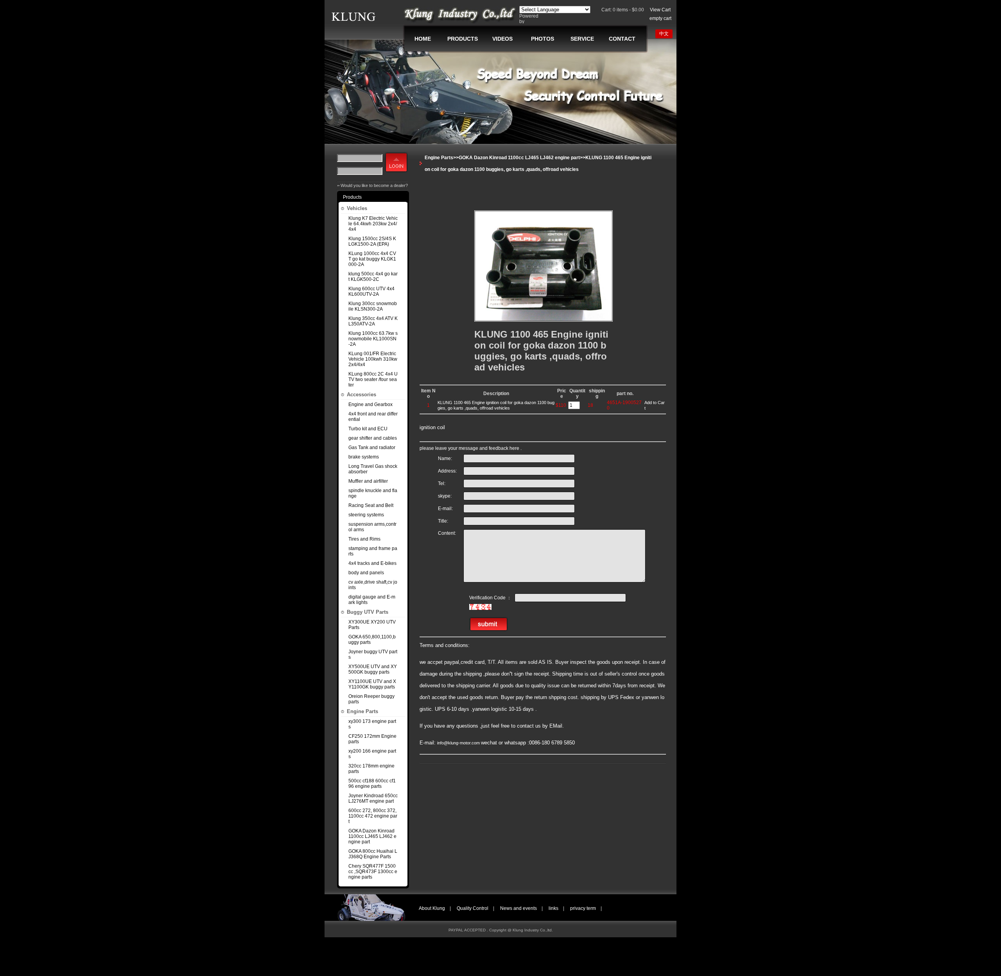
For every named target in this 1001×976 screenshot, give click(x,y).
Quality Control (472, 908)
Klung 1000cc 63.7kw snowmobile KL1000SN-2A (373, 339)
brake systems (363, 457)
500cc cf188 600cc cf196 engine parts (372, 783)
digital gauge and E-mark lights (371, 599)
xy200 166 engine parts (372, 753)
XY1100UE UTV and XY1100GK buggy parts (372, 684)
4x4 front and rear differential (373, 416)
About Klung (432, 908)
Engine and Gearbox (370, 404)
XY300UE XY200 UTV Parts (372, 624)
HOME (422, 39)
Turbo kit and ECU (367, 428)
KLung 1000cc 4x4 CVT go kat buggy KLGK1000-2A (372, 259)
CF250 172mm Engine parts (372, 738)
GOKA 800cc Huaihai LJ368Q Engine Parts (372, 853)
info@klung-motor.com (459, 743)
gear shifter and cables (372, 438)
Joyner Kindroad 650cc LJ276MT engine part (373, 798)
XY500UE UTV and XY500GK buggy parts (372, 669)
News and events (518, 908)
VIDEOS (502, 39)
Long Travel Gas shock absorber (372, 469)
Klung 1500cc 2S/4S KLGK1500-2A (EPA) (372, 241)
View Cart (660, 10)
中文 (664, 33)
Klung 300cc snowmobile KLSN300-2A (372, 306)
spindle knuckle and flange (372, 493)
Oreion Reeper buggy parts (371, 699)
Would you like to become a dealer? (374, 185)
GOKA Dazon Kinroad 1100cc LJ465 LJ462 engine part (372, 836)
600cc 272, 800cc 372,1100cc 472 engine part (372, 816)
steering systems (366, 515)
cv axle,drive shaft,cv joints (372, 584)
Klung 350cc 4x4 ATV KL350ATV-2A (373, 321)
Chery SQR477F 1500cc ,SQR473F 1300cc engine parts (372, 871)
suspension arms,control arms (372, 526)
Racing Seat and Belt (370, 505)
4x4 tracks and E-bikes (372, 563)
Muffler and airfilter (368, 481)
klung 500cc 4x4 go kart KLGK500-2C (373, 276)
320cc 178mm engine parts (371, 768)
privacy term (583, 908)
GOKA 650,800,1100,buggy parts (372, 639)
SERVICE (582, 39)
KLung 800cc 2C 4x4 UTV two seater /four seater (373, 379)
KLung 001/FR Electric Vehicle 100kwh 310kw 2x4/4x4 (372, 359)
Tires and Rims (364, 539)
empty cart (660, 18)
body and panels (366, 572)
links (553, 908)
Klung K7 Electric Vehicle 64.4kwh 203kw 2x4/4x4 (373, 224)
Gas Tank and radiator (371, 447)
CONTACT (622, 39)
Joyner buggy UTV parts (372, 654)
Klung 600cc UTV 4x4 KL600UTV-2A (371, 291)
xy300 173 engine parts (372, 724)
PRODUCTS (462, 39)
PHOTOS (542, 39)
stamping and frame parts (372, 551)
